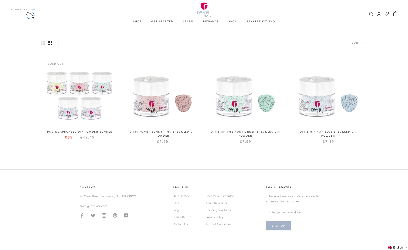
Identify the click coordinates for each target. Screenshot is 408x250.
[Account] (379, 14)
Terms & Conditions (218, 224)
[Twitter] (93, 215)
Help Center (181, 196)
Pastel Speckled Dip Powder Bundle (79, 131)
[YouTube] (126, 215)
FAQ (176, 203)
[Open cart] (395, 13)
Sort (356, 42)
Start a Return (182, 217)
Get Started (162, 21)
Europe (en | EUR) (24, 9)
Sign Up (278, 225)
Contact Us (180, 224)
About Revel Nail (216, 203)
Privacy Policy (214, 217)
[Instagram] (104, 215)
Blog (176, 210)
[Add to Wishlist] (111, 63)
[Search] (371, 13)
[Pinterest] (115, 215)
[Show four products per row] (50, 43)
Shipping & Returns (218, 210)
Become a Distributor (219, 196)
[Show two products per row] (43, 43)
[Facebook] (82, 215)
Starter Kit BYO (260, 21)
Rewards (211, 21)
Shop (137, 21)
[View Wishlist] (387, 13)
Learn (188, 21)
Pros (232, 21)
